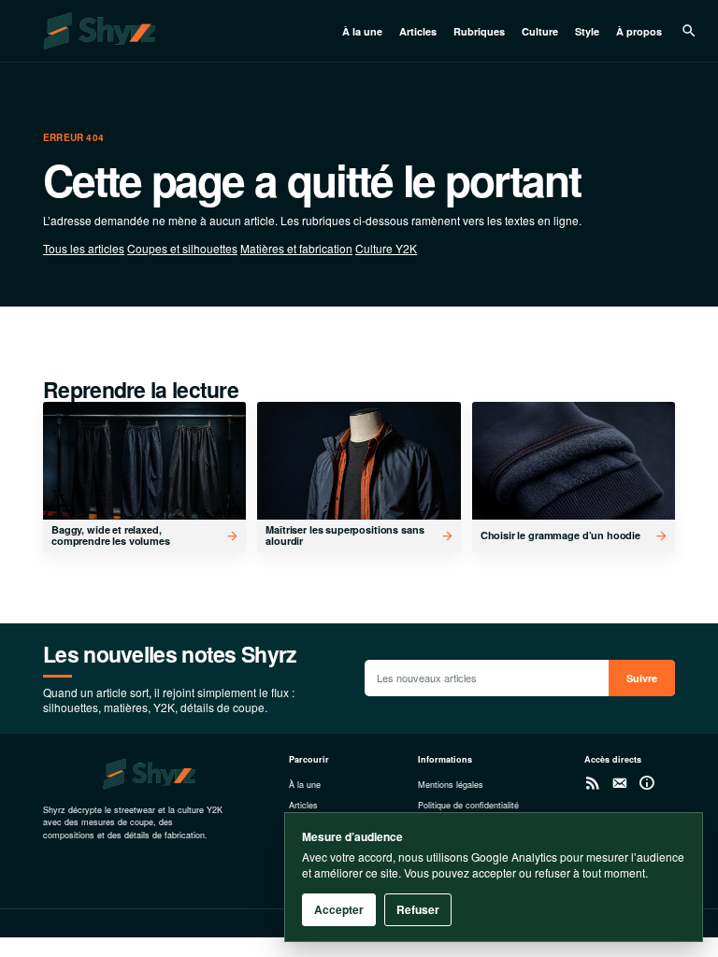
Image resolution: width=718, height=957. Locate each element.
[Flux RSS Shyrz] (592, 783)
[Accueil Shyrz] (171, 30)
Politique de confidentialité (468, 805)
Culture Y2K (386, 248)
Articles (418, 31)
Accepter (339, 909)
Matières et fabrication (296, 248)
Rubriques (479, 31)
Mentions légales (450, 784)
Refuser (417, 909)
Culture (540, 31)
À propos (639, 31)
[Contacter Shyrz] (619, 783)
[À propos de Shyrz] (646, 783)
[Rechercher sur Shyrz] (689, 31)
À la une (362, 31)
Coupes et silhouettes (182, 248)
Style (587, 31)
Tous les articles (83, 248)
